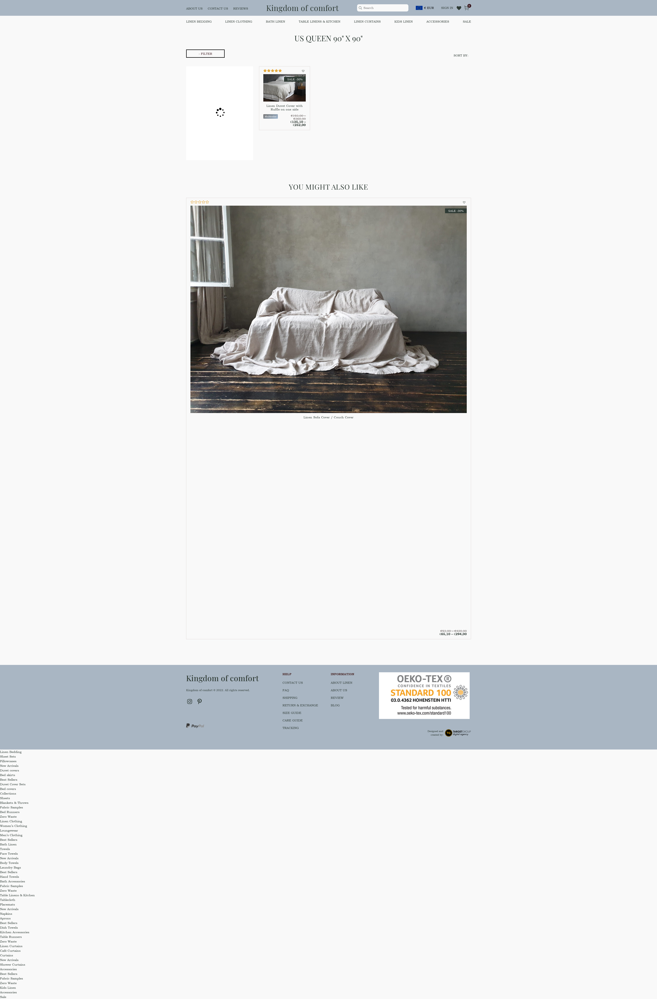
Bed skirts (7, 775)
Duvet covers (9, 770)
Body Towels (9, 863)
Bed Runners (10, 812)
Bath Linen (275, 21)
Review (337, 698)
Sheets (5, 798)
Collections (8, 793)
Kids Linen (403, 21)
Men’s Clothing (11, 835)
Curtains (6, 955)
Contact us (218, 8)
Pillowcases (8, 761)
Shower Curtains (12, 964)
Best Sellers (8, 779)
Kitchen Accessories (14, 932)
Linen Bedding (199, 21)
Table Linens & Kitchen (319, 21)
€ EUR (429, 8)
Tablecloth (7, 900)
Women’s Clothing (13, 826)
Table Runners (11, 937)
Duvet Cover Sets (12, 784)
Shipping (289, 698)
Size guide (291, 713)
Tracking (290, 728)
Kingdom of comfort (302, 8)
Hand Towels (9, 876)
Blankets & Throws (14, 802)
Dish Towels (9, 927)
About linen (341, 682)
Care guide (292, 720)
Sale (467, 21)
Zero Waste (8, 816)
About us (194, 8)
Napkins (6, 913)
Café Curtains (10, 950)
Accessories (437, 21)
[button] (303, 70)
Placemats (7, 904)
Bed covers (8, 789)
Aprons (5, 918)
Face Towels (9, 853)
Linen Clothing (238, 21)
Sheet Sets (8, 756)
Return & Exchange (300, 705)
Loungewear (9, 830)
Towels (5, 849)
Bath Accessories (12, 881)
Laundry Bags (10, 867)
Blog (335, 705)
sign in (447, 8)
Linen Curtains (367, 21)
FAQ (285, 690)
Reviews (240, 8)
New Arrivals (9, 765)
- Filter (205, 53)
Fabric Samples (11, 807)
